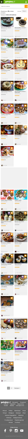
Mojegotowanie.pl (17, 417)
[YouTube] (22, 430)
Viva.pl (24, 410)
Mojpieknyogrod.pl (19, 420)
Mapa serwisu (20, 404)
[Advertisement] (14, 178)
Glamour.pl (20, 415)
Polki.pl (10, 410)
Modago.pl (11, 413)
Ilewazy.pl (18, 413)
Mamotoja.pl (17, 410)
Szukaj (26, 6)
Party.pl (5, 413)
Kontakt (6, 405)
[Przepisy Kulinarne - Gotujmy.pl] (10, 1)
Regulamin (12, 404)
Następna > (17, 388)
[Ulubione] (11, 19)
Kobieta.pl (8, 417)
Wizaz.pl (5, 410)
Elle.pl (24, 413)
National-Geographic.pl (10, 415)
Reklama (12, 405)
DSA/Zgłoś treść (20, 405)
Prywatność (23, 402)
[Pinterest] (11, 430)
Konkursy (6, 404)
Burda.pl (11, 422)
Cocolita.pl (17, 422)
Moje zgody (15, 402)
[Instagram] (17, 430)
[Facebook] (6, 430)
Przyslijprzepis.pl (9, 420)
